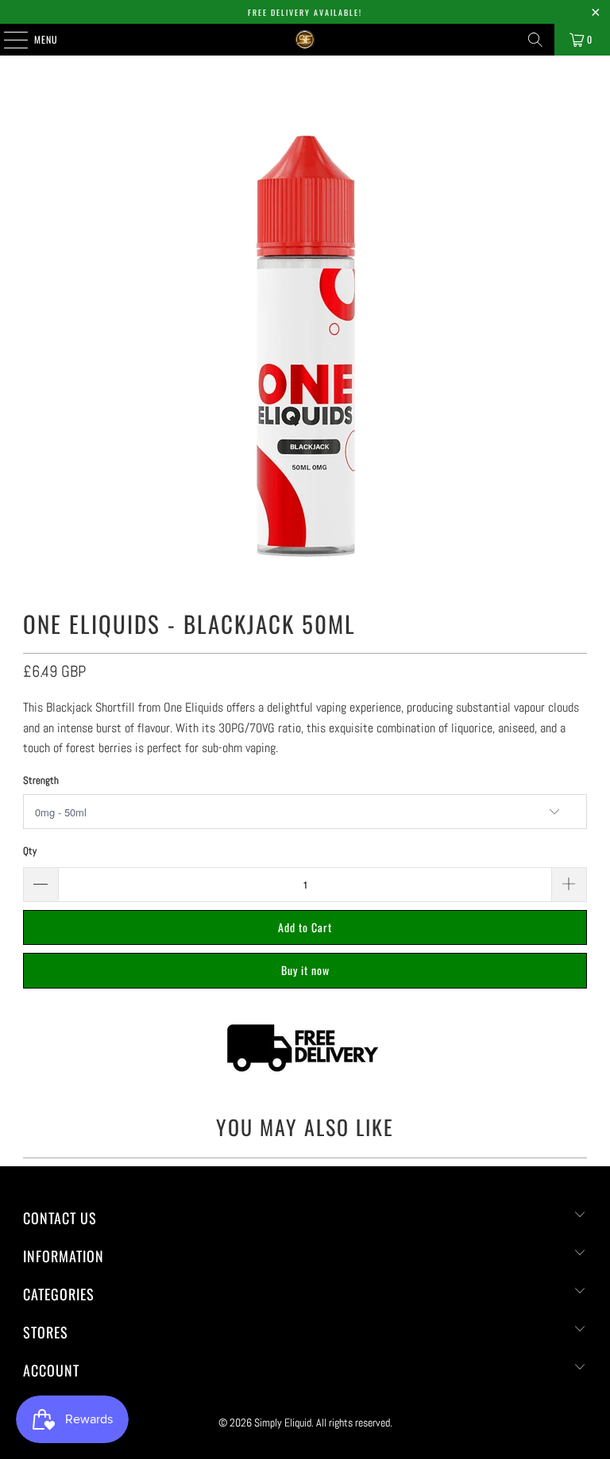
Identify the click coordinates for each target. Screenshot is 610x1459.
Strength (41, 780)
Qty (30, 851)
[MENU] (7, 40)
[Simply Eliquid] (305, 40)
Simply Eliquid (282, 1422)
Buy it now (305, 970)
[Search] (535, 40)
